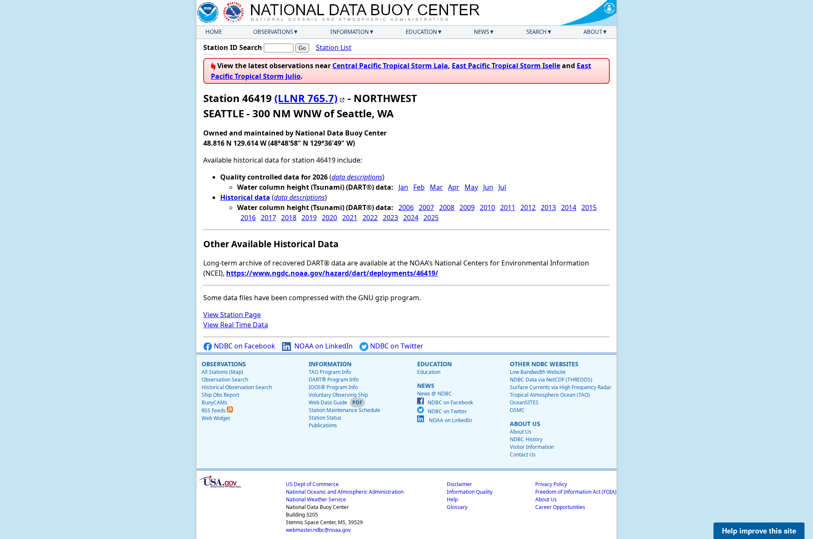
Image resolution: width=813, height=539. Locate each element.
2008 (446, 207)
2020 (329, 217)
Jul (502, 187)
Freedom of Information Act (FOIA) (576, 491)
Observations (273, 32)
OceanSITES (524, 402)
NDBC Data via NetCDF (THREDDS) (551, 379)
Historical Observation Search (237, 387)
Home (213, 32)
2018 (288, 217)
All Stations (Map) (222, 372)
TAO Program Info (330, 372)
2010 (487, 207)
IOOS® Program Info (333, 387)
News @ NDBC (434, 393)
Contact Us (523, 454)
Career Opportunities (560, 507)
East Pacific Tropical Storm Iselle (506, 65)
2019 (309, 217)
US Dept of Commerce (312, 484)
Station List (333, 47)
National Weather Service (316, 499)
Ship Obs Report (220, 394)
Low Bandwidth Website (538, 372)
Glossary (457, 507)
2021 (349, 217)
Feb (419, 187)
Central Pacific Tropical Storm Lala (390, 65)
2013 (548, 207)
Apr (453, 187)
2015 (589, 207)
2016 (248, 217)
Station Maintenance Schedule (344, 410)
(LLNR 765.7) (305, 98)
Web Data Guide (328, 402)
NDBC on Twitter (395, 346)
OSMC (517, 410)
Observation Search (225, 379)
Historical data (245, 197)
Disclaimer (459, 484)
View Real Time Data (235, 324)
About (592, 32)
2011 (507, 207)
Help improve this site (759, 530)
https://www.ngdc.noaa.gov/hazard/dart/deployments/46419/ (332, 273)
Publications (323, 425)
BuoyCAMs (214, 402)
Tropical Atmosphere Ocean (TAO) (550, 394)
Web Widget (216, 418)
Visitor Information (532, 447)
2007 (426, 207)
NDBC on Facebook (243, 346)
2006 (406, 207)
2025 (431, 217)
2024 (410, 217)
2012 (528, 207)
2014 (568, 207)
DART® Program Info (334, 379)
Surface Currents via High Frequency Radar (560, 387)
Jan (403, 187)
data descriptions (357, 177)
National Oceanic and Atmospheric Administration (345, 491)
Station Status (325, 417)
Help (452, 499)
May (471, 187)
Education (421, 32)
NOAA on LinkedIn (323, 346)
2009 (467, 207)
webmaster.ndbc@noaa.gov (318, 529)
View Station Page (232, 314)
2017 (268, 217)
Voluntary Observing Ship (338, 394)
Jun (488, 187)
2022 (370, 217)
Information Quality (469, 491)
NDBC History (526, 439)
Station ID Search (232, 47)
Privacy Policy (551, 484)
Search (536, 32)
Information (349, 32)
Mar (436, 187)
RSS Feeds (214, 410)
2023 (390, 217)
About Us (520, 431)
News (481, 32)
